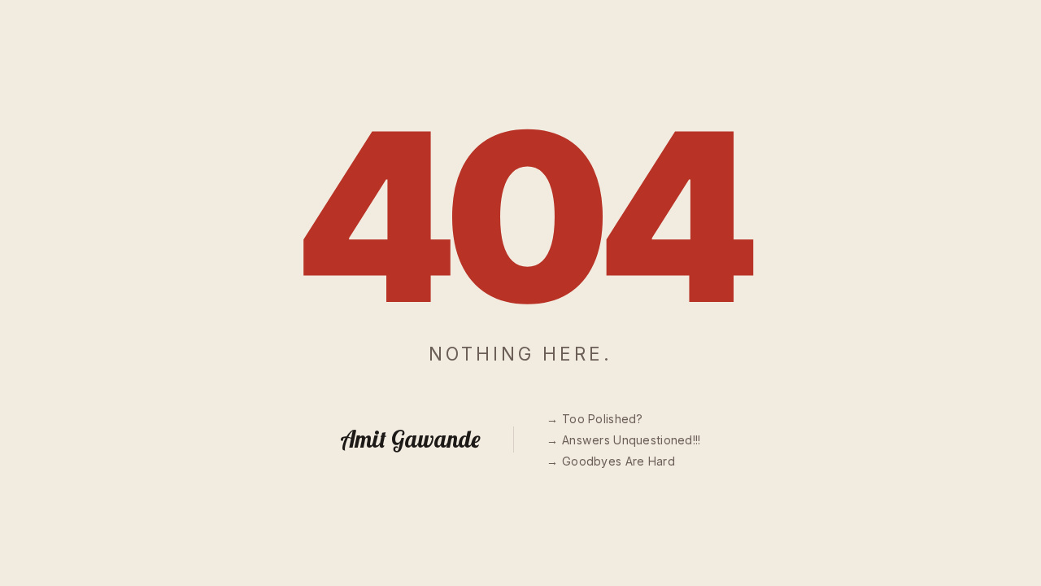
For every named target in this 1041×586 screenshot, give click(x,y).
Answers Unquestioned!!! (631, 440)
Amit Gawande (410, 439)
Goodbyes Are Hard (618, 461)
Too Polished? (602, 419)
